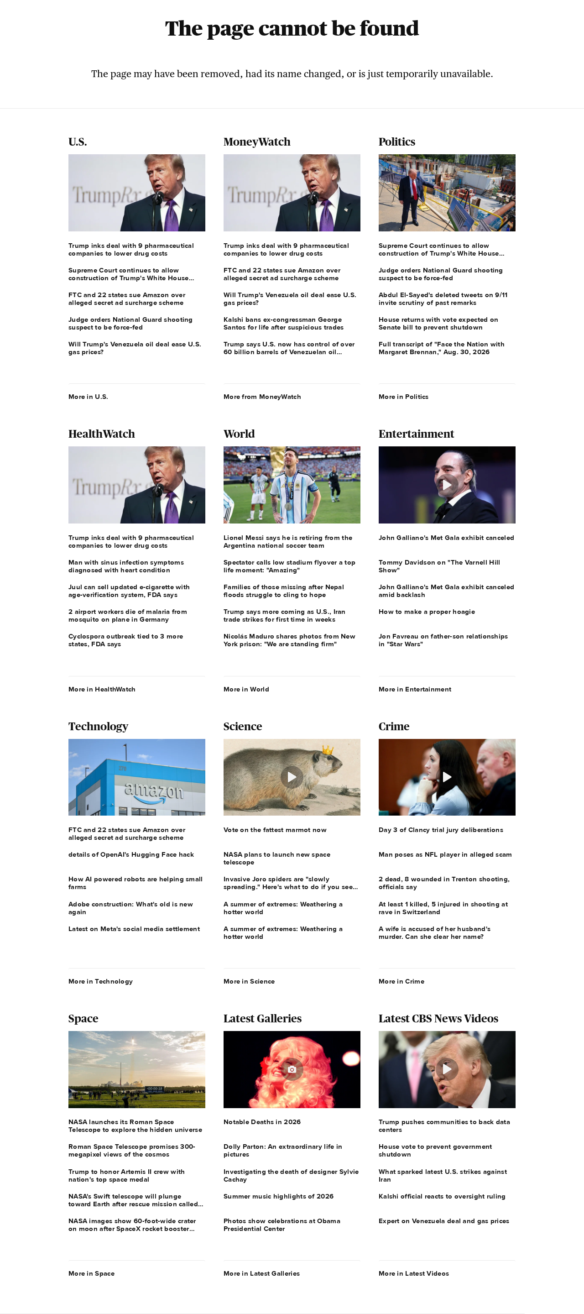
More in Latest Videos (414, 1273)
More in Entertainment (415, 689)
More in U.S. (88, 397)
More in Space (91, 1273)
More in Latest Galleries (262, 1273)
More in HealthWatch (102, 689)
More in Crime (401, 981)
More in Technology (100, 981)
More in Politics (404, 397)
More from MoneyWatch (262, 397)
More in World (246, 689)
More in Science (249, 981)
